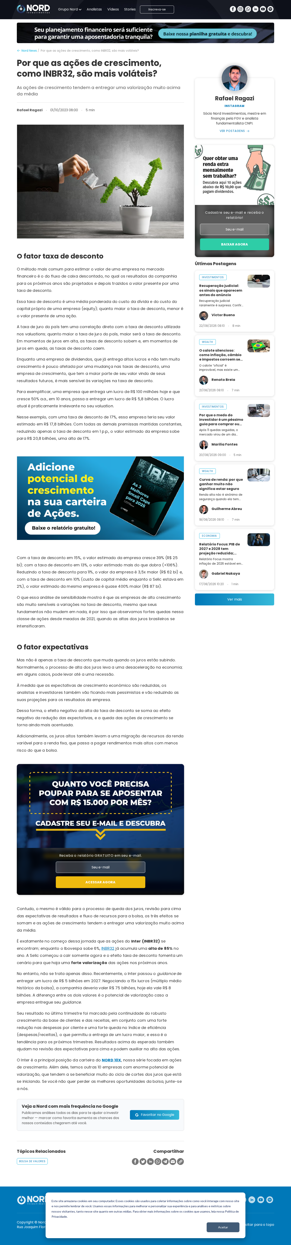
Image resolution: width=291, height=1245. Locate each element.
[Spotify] (270, 9)
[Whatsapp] (248, 9)
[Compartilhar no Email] (172, 1162)
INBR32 (107, 948)
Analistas (94, 9)
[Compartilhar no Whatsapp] (157, 1162)
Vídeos (113, 9)
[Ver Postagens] (234, 78)
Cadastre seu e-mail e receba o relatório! (234, 215)
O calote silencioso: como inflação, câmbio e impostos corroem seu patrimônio (220, 355)
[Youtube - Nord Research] (260, 1199)
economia (209, 536)
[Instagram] (240, 9)
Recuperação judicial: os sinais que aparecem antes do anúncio (220, 290)
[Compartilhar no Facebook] (135, 1162)
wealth (207, 342)
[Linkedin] (255, 9)
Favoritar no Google (157, 1114)
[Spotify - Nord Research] (269, 1199)
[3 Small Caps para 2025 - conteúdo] (100, 498)
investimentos (213, 277)
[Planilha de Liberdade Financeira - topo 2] (145, 33)
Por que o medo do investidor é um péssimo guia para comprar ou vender (221, 419)
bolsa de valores (32, 1161)
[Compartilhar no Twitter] (143, 1162)
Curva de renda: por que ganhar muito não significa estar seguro (221, 484)
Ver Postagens (232, 131)
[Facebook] (233, 9)
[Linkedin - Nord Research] (251, 1199)
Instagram (235, 106)
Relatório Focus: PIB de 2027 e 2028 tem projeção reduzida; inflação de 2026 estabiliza (219, 548)
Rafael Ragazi (30, 110)
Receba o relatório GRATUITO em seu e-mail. (100, 855)
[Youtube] (263, 9)
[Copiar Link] (180, 1162)
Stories (130, 9)
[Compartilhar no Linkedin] (150, 1162)
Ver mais (234, 599)
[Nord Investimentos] (33, 9)
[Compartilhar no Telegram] (165, 1162)
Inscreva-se (157, 9)
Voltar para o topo (258, 1225)
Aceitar (223, 1227)
